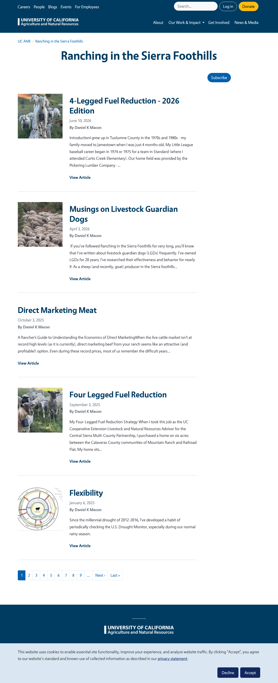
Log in (228, 6)
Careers (24, 6)
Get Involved (218, 22)
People (39, 6)
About (158, 22)
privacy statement (172, 658)
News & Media (246, 22)
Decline (228, 672)
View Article (80, 177)
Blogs (52, 6)
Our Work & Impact (184, 22)
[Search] (215, 6)
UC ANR (24, 41)
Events (66, 6)
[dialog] (139, 663)
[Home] (48, 22)
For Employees (87, 6)
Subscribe (219, 77)
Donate (248, 6)
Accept (250, 672)
